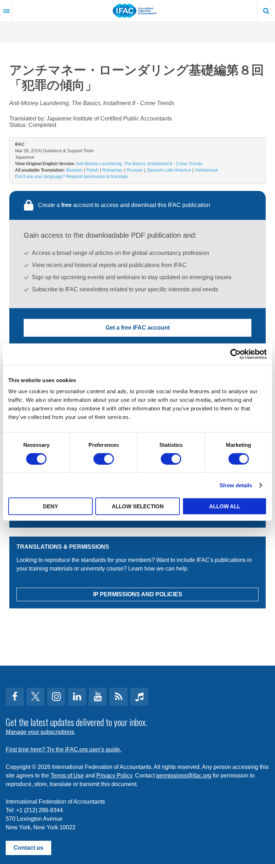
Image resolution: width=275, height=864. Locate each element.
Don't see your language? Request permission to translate (71, 176)
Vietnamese (206, 170)
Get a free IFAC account (138, 328)
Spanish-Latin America (169, 170)
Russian (135, 170)
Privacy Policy (114, 775)
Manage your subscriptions (40, 732)
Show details (235, 485)
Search (266, 10)
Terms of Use (67, 775)
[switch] (103, 458)
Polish (92, 170)
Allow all (224, 506)
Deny (50, 506)
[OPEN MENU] (6, 10)
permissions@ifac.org (183, 775)
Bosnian (74, 170)
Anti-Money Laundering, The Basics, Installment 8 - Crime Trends (139, 163)
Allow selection (138, 506)
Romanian (112, 170)
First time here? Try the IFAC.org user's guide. (63, 749)
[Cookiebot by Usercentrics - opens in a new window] (235, 354)
